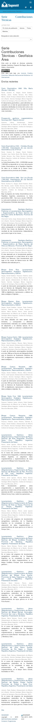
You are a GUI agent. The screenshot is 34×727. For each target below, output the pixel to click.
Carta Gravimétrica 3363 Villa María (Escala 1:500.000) (17, 89)
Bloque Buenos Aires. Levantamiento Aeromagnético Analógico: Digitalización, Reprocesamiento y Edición (17, 303)
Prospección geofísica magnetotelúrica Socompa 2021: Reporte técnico (17, 119)
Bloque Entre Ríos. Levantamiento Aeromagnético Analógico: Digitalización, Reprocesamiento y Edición (17, 271)
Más (2, 710)
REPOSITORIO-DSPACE (9, 719)
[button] (25, 7)
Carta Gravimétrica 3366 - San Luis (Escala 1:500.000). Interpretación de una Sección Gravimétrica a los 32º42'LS (17, 179)
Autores (22, 28)
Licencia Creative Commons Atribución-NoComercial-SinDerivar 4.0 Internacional (17, 75)
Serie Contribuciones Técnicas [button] (12, 11)
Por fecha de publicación (10, 28)
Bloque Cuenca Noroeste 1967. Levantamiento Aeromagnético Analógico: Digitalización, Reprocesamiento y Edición (17, 368)
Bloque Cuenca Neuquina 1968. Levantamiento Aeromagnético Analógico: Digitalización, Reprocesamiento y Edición (17, 417)
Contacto (4, 721)
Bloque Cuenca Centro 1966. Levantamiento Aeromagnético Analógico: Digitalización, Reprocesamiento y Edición (17, 339)
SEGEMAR (5, 715)
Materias (5, 31)
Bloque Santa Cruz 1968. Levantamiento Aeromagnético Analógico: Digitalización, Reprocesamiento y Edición (17, 398)
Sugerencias (12, 721)
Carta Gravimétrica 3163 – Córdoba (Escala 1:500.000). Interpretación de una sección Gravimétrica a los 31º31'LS (17, 148)
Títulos (29, 28)
